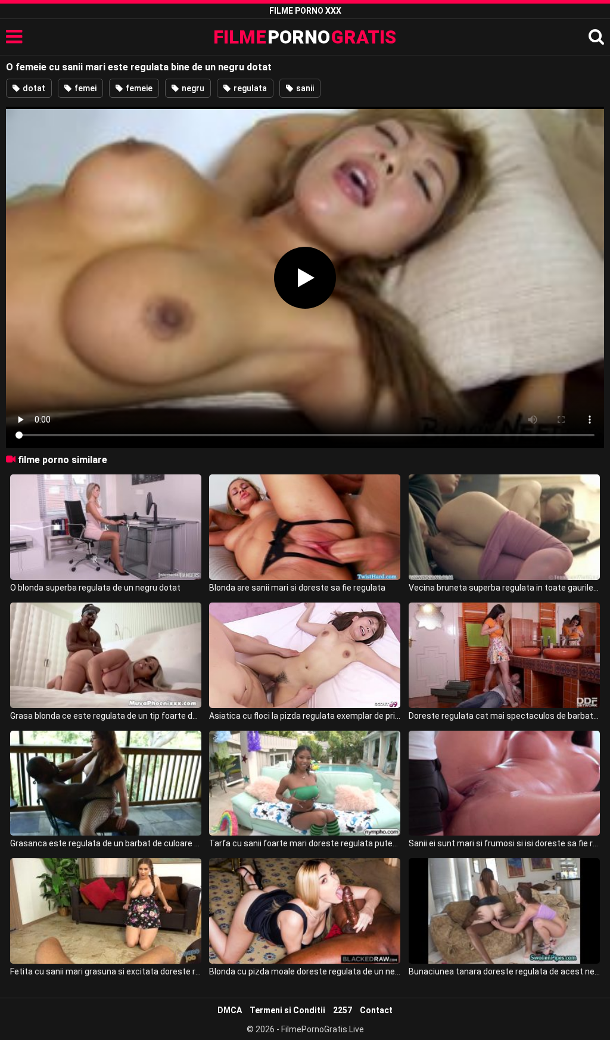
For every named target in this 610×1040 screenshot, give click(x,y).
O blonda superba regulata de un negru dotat (95, 587)
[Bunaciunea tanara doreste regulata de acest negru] (504, 911)
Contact (376, 1010)
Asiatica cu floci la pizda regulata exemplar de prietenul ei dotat (304, 716)
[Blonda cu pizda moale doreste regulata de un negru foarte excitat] (304, 911)
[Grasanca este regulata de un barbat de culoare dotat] (105, 783)
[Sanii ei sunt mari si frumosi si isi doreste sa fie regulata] (504, 783)
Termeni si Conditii (287, 1010)
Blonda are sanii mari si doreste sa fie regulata (297, 587)
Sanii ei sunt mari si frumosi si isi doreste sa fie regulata (504, 843)
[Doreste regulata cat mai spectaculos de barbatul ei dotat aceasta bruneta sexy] (504, 655)
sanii (304, 88)
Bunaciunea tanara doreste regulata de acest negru (504, 971)
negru (192, 88)
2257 (342, 1010)
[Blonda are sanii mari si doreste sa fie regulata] (304, 527)
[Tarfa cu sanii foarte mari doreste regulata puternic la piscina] (304, 783)
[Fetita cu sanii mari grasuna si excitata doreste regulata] (105, 911)
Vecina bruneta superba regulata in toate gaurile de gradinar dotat (504, 587)
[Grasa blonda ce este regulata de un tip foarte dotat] (105, 655)
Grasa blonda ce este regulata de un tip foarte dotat (105, 716)
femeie (138, 88)
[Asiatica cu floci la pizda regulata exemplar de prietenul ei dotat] (304, 655)
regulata (249, 88)
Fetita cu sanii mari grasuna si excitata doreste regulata (105, 971)
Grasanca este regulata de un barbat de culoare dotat (105, 843)
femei (85, 88)
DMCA (229, 1010)
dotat (33, 88)
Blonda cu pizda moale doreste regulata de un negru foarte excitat (304, 971)
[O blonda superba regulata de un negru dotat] (105, 527)
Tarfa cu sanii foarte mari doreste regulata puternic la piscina (304, 843)
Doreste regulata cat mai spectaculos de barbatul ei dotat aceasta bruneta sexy (504, 716)
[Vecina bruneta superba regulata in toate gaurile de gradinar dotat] (504, 527)
